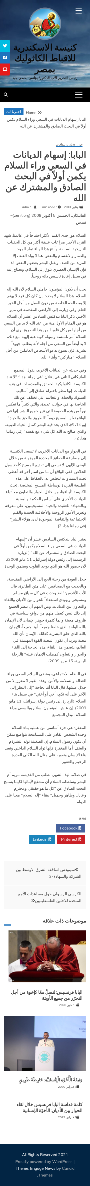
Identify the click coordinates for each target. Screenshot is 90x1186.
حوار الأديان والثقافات (69, 144)
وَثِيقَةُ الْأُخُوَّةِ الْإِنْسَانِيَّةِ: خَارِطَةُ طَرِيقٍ (50, 1079)
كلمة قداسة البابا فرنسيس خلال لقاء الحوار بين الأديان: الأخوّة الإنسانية (49, 1107)
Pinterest (69, 839)
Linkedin (40, 839)
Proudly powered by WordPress (44, 1161)
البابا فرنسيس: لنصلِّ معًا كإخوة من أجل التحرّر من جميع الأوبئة (46, 995)
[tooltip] (5, 46)
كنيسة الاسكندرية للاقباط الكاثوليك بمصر (45, 58)
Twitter (40, 828)
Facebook (69, 828)
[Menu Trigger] (79, 11)
